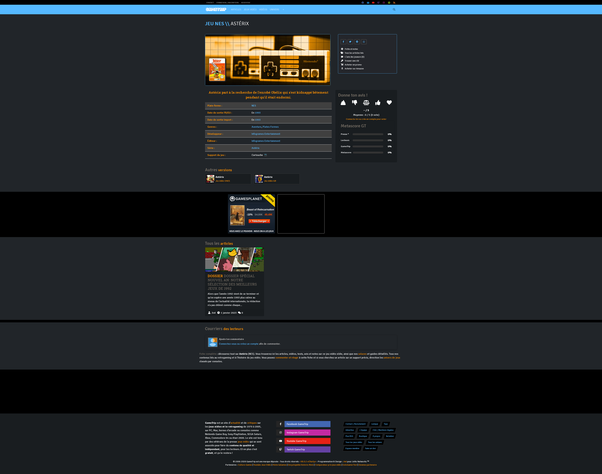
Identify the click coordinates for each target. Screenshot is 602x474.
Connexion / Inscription (227, 3)
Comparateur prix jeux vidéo (328, 464)
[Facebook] (363, 2)
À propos (376, 436)
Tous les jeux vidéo (354, 442)
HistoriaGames (280, 464)
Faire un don (370, 448)
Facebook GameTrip (297, 424)
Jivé (345, 461)
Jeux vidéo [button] (250, 9)
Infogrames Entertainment (266, 133)
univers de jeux (392, 357)
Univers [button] (274, 9)
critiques (252, 422)
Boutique (363, 436)
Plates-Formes (271, 126)
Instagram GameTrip (298, 432)
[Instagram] (384, 2)
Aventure (256, 126)
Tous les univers (375, 442)
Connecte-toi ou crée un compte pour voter (366, 119)
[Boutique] (368, 2)
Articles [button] (236, 9)
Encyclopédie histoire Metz (301, 464)
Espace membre (352, 448)
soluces (362, 353)
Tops (386, 424)
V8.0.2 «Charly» (308, 461)
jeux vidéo (243, 441)
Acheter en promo (353, 64)
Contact (210, 3)
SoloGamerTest (350, 464)
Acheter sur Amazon (354, 68)
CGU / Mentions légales (383, 430)
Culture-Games (245, 464)
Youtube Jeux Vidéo (262, 464)
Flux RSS (349, 436)
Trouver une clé (352, 60)
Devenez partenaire (368, 464)
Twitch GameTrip (296, 449)
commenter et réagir (286, 357)
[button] (283, 9)
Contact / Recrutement (356, 424)
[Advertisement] (350, 213)
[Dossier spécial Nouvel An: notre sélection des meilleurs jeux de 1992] (234, 259)
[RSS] (394, 2)
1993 (258, 112)
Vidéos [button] (263, 9)
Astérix (255, 148)
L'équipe (363, 430)
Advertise (245, 3)
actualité (235, 422)
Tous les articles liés (354, 53)
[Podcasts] (389, 2)
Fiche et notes (351, 49)
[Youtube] (373, 2)
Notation (390, 436)
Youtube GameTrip (296, 441)
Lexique (374, 424)
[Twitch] (378, 2)
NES (254, 105)
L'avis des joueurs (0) (354, 57)
